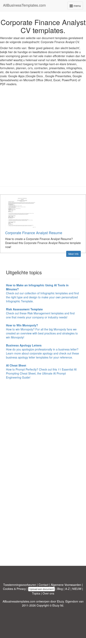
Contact (43, 585)
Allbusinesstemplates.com (19, 601)
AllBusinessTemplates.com (24, 5)
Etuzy (60, 601)
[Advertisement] (43, 139)
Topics (36, 593)
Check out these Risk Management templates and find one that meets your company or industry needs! (40, 313)
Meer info (73, 253)
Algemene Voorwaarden (66, 585)
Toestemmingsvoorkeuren (19, 585)
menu (78, 6)
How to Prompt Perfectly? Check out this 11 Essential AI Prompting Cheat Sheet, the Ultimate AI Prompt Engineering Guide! (41, 371)
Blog (60, 589)
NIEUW (76, 589)
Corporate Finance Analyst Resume (33, 232)
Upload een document (41, 589)
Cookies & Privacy (14, 589)
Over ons (48, 593)
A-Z (67, 589)
